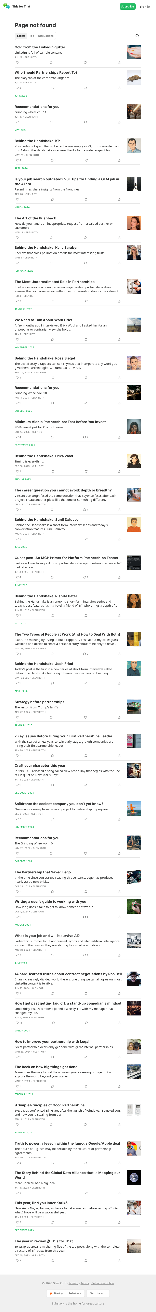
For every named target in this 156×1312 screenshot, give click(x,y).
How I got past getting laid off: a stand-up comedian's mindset (68, 1003)
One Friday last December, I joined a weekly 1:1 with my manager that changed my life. (64, 1011)
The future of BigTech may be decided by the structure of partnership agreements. (63, 1151)
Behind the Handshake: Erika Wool (44, 456)
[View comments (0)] (51, 62)
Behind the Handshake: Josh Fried (44, 664)
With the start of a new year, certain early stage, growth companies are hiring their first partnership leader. (64, 743)
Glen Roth (31, 57)
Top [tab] (31, 36)
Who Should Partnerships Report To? (46, 72)
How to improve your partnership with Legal (52, 1042)
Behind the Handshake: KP (37, 141)
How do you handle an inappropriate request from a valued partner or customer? (64, 225)
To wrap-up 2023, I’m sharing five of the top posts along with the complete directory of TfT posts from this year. (67, 1248)
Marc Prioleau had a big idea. (35, 1183)
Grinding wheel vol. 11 (31, 112)
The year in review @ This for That (44, 1241)
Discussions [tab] (45, 36)
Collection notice (102, 1283)
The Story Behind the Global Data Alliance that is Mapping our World (67, 1175)
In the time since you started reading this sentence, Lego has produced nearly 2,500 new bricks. (64, 879)
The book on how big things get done (46, 1067)
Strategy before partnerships (40, 702)
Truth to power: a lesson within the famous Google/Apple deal (67, 1143)
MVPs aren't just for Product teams (39, 427)
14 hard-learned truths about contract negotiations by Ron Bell (68, 974)
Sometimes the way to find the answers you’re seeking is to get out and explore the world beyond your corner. (64, 1074)
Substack (58, 1303)
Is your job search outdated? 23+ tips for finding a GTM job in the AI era (67, 181)
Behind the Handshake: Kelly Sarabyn (47, 248)
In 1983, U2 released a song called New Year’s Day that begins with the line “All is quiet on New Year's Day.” (67, 773)
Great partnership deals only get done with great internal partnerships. (64, 1047)
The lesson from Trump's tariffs (36, 707)
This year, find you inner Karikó (41, 1203)
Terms (85, 1283)
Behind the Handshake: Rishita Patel (46, 596)
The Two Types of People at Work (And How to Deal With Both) (67, 634)
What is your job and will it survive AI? (47, 936)
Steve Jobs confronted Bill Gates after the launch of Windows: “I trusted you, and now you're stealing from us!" (68, 1112)
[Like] (17, 62)
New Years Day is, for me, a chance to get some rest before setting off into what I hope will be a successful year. (66, 1210)
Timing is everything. (29, 461)
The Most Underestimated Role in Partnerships (55, 282)
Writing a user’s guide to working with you (50, 901)
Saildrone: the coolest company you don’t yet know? (59, 804)
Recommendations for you (37, 107)
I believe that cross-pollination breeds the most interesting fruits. (60, 253)
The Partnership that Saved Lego (43, 872)
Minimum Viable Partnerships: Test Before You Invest (60, 422)
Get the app (98, 1293)
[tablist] (35, 36)
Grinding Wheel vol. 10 (31, 393)
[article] (78, 55)
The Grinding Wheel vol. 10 (34, 843)
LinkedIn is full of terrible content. (38, 52)
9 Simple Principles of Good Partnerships (50, 1105)
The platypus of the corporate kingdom (42, 78)
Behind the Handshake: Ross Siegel (45, 358)
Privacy (73, 1283)
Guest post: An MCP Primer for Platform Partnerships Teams (66, 558)
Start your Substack (67, 1293)
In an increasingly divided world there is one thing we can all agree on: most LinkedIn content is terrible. (68, 981)
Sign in (145, 6)
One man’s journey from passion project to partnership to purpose (61, 809)
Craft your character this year (40, 765)
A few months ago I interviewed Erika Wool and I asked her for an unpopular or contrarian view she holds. (61, 327)
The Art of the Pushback (35, 218)
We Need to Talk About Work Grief (44, 320)
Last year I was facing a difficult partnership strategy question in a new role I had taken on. (68, 565)
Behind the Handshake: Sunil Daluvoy (47, 520)
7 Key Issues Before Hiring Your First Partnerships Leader (63, 736)
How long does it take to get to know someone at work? (54, 907)
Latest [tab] (21, 36)
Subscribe (127, 6)
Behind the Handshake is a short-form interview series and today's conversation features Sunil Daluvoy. (61, 527)
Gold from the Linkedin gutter (40, 47)
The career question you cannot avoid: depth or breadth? (63, 490)
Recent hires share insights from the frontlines (47, 189)
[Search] (137, 36)
